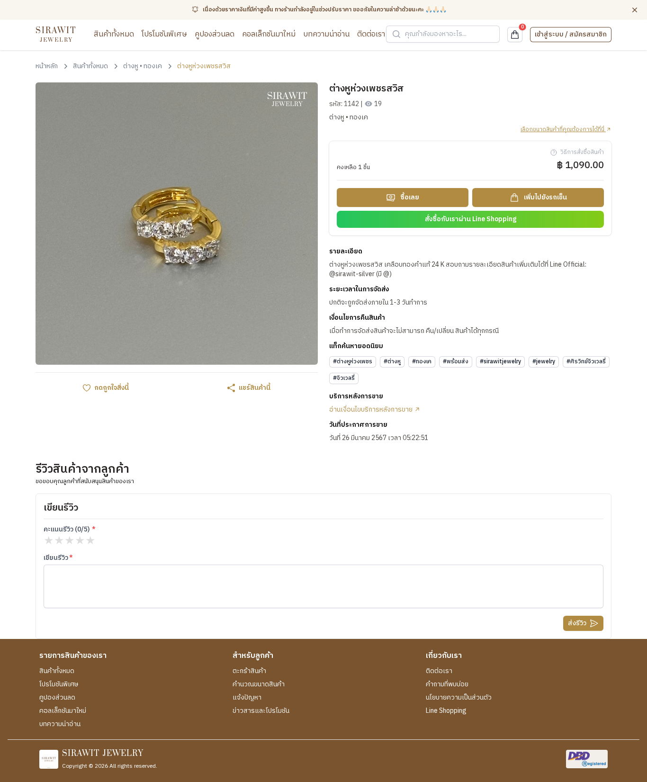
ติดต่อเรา (371, 34)
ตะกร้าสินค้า (249, 671)
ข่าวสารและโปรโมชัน (261, 711)
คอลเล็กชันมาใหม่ (269, 34)
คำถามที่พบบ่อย (447, 684)
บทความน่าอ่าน (326, 34)
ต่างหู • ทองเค (348, 117)
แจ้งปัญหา (247, 697)
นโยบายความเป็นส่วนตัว (459, 697)
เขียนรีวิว (56, 558)
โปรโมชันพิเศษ (164, 34)
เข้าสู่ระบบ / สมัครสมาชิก (571, 34)
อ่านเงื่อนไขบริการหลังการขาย (371, 409)
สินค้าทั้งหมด (114, 34)
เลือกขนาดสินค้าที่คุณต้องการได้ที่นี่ (563, 130)
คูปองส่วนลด (214, 34)
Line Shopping (446, 711)
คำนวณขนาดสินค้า (259, 684)
